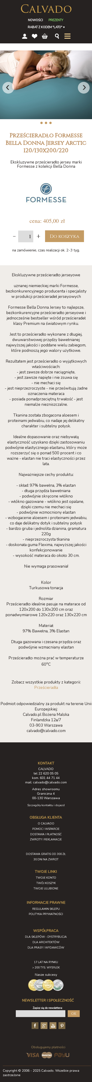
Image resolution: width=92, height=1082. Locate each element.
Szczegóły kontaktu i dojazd (46, 805)
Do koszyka (64, 236)
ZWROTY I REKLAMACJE (46, 839)
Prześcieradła (46, 687)
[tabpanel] (46, 84)
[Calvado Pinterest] (61, 1025)
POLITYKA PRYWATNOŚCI (46, 914)
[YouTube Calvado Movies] (52, 1025)
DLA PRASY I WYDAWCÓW (46, 947)
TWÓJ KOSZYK (46, 883)
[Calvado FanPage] (34, 1025)
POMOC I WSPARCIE (45, 829)
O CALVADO (46, 823)
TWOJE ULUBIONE (45, 888)
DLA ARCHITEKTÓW (46, 942)
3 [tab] (50, 123)
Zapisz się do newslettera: (48, 1008)
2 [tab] (46, 123)
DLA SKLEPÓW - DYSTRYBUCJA (46, 937)
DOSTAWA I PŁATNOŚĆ (46, 834)
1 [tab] (41, 123)
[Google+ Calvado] (43, 1025)
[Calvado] (46, 8)
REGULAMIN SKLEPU (46, 909)
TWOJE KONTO (46, 878)
